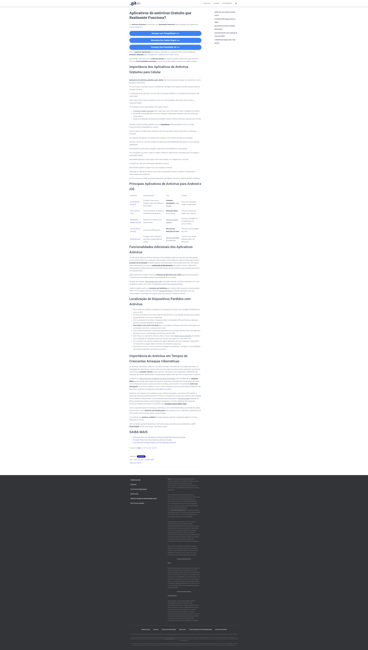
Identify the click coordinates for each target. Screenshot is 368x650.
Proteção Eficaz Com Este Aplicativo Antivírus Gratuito (152, 440)
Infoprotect (172, 398)
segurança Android (135, 463)
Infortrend (174, 408)
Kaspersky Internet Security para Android (168, 284)
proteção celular (149, 459)
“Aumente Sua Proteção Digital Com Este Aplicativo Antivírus (154, 443)
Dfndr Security (135, 239)
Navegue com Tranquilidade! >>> (165, 33)
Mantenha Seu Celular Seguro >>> (165, 40)
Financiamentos (227, 3)
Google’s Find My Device (191, 309)
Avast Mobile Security (174, 142)
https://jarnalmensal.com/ (178, 510)
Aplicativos (206, 3)
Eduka (169, 178)
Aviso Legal (134, 494)
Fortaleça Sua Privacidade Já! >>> (165, 47)
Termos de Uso (135, 480)
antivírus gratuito (138, 459)
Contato (133, 484)
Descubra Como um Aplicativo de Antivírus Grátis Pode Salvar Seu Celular (159, 437)
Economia (216, 3)
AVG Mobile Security (136, 159)
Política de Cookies (137, 503)
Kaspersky (181, 372)
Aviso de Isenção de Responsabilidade (143, 498)
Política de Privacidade (138, 489)
